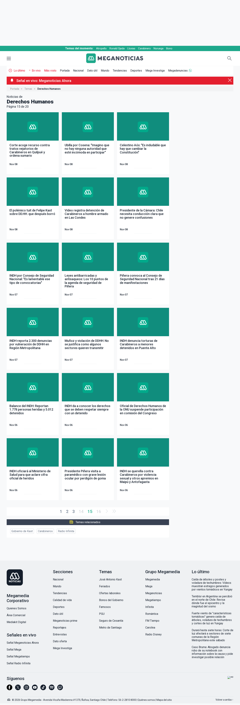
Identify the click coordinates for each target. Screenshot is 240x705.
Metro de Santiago (110, 627)
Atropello (101, 48)
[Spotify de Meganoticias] (51, 689)
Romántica (151, 613)
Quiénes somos (146, 699)
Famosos (105, 607)
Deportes (136, 70)
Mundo (105, 70)
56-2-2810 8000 (127, 699)
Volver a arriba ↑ (224, 699)
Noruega (158, 48)
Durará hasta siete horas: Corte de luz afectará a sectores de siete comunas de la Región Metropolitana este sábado (212, 635)
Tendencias (120, 70)
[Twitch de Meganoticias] (60, 689)
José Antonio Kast (110, 579)
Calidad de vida (62, 600)
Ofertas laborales (110, 593)
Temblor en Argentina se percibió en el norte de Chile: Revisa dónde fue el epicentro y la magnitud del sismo (212, 601)
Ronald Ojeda (117, 48)
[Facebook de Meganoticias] (9, 689)
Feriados (104, 586)
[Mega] (9, 699)
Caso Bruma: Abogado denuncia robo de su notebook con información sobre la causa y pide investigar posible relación (212, 652)
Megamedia (152, 579)
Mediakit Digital (16, 622)
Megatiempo (153, 600)
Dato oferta (60, 641)
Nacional (78, 70)
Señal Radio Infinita (18, 663)
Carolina (150, 627)
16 (98, 511)
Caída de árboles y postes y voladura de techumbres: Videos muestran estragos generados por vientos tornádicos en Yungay (212, 584)
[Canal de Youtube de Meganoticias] (35, 689)
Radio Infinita (66, 531)
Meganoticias (153, 593)
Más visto (50, 70)
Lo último (19, 70)
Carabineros (45, 531)
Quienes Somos (16, 608)
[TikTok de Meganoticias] (43, 689)
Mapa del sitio (164, 699)
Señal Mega (14, 649)
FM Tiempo (152, 620)
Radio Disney (153, 634)
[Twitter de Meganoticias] (18, 689)
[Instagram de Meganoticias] (26, 689)
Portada (65, 70)
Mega (148, 586)
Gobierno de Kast (22, 531)
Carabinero (144, 48)
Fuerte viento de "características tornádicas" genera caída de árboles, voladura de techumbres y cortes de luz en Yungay (212, 618)
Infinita (149, 607)
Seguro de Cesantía (111, 620)
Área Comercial (16, 615)
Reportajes (59, 627)
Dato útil (92, 70)
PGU (102, 613)
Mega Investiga (155, 70)
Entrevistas (60, 634)
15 (89, 511)
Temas (28, 88)
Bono (169, 48)
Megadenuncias (178, 70)
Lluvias (131, 48)
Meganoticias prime (65, 620)
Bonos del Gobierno (111, 600)
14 (81, 511)
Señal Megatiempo (18, 656)
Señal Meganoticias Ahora (23, 642)
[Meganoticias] (117, 58)
